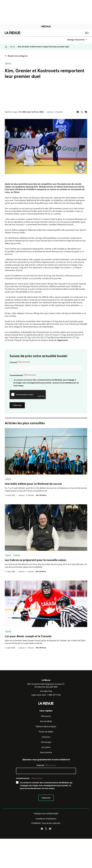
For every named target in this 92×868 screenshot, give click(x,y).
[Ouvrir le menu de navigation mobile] (87, 33)
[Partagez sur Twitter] (81, 112)
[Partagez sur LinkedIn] (86, 112)
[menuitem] (77, 40)
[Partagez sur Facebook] (77, 112)
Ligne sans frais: (46, 695)
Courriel (20, 362)
